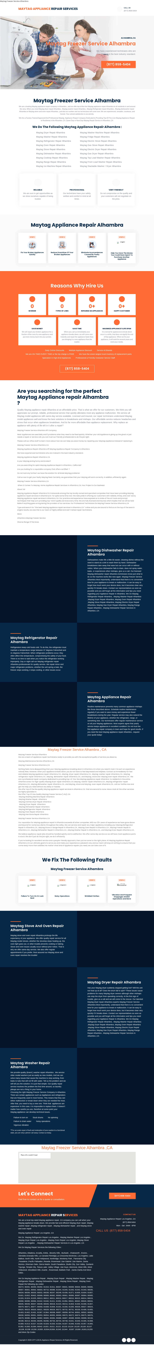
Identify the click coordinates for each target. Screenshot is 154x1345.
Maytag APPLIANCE (48, 8)
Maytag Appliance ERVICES (48, 1215)
